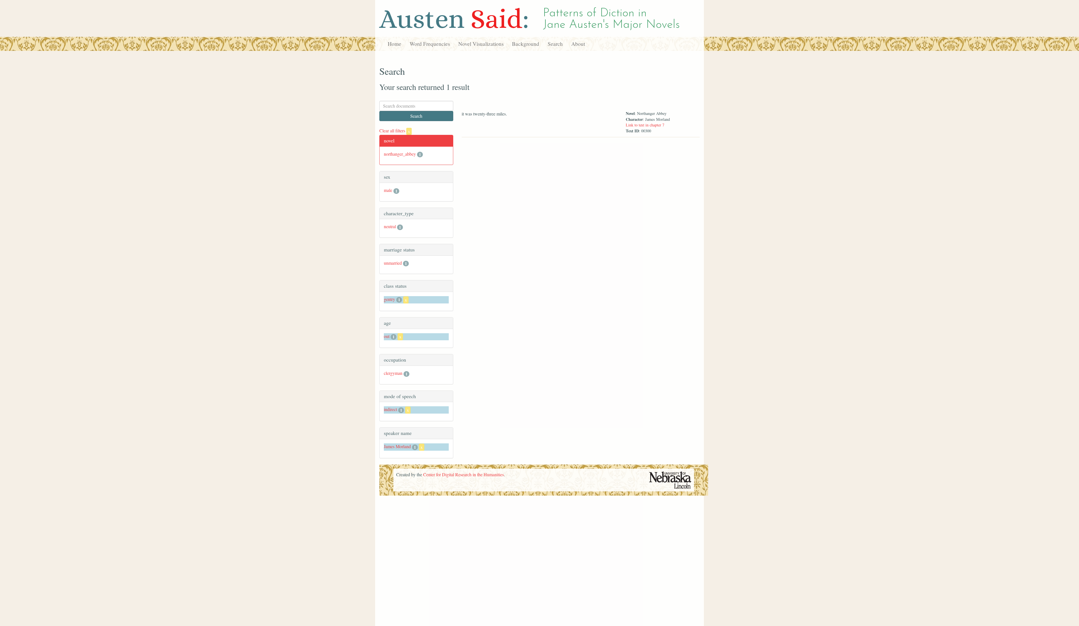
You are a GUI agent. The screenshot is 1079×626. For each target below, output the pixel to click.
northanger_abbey (400, 154)
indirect (390, 409)
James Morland (397, 446)
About (578, 43)
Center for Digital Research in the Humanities (463, 474)
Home (394, 43)
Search (555, 43)
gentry (389, 299)
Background (525, 43)
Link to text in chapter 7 (645, 125)
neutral (390, 226)
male (388, 190)
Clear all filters (394, 130)
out (386, 336)
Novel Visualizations (481, 43)
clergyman (393, 373)
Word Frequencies (430, 43)
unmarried (393, 263)
